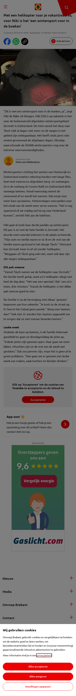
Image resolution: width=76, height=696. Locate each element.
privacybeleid (44, 655)
